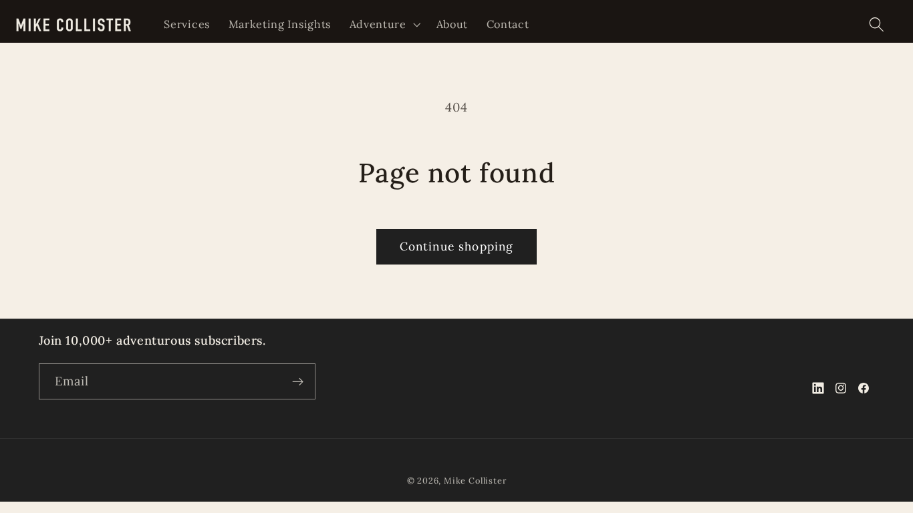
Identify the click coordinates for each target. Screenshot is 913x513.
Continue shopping (457, 246)
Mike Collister (475, 480)
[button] (383, 24)
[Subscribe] (298, 381)
